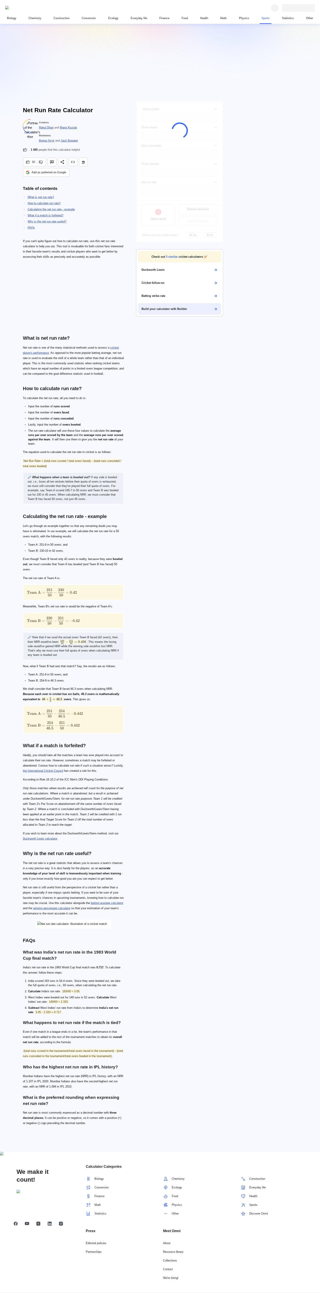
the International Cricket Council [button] (43, 770)
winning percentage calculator (51, 908)
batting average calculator (107, 903)
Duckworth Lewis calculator (40, 838)
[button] (179, 256)
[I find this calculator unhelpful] (41, 162)
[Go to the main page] (25, 7)
